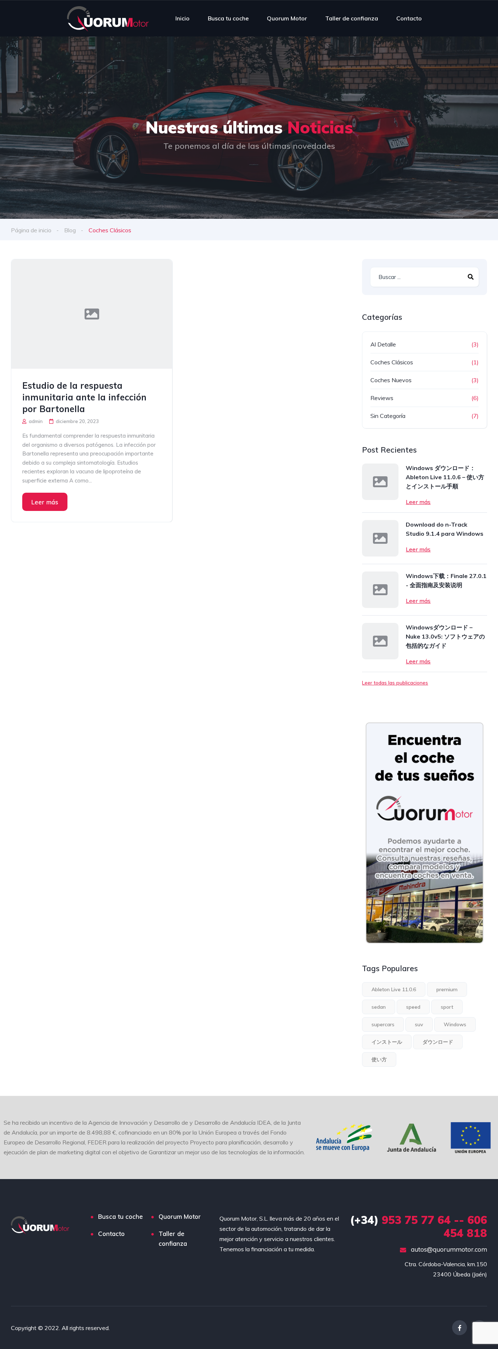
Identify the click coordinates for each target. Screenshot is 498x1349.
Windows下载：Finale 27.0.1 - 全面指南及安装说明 (446, 580)
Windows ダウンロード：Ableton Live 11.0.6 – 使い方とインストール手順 (445, 477)
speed (413, 1007)
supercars (382, 1024)
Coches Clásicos (391, 362)
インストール (386, 1042)
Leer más (44, 502)
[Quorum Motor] (108, 18)
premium (447, 989)
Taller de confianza (351, 18)
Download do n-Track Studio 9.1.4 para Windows (444, 529)
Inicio (182, 18)
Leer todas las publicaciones (395, 682)
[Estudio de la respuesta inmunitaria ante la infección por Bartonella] (91, 314)
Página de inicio (31, 230)
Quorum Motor (287, 18)
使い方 (379, 1059)
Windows (455, 1024)
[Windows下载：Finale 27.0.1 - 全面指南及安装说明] (380, 589)
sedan (378, 1007)
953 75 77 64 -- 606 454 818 (418, 1226)
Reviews (381, 398)
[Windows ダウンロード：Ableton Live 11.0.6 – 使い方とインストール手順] (380, 482)
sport (447, 1007)
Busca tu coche (228, 18)
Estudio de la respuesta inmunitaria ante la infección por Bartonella (84, 397)
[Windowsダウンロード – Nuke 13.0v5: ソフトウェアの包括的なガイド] (380, 641)
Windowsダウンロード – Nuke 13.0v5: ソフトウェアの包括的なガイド (445, 636)
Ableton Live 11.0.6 (393, 989)
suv (419, 1024)
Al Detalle (383, 344)
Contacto (409, 18)
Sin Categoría (387, 415)
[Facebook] (459, 1327)
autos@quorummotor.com (448, 1249)
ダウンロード (438, 1042)
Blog (70, 230)
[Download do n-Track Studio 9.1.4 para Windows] (380, 538)
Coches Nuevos (391, 380)
